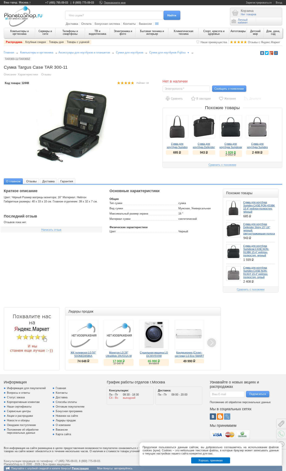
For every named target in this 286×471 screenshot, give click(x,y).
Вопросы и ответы (18, 392)
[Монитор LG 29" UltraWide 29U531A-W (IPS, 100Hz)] (119, 335)
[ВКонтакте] (213, 416)
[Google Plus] (271, 53)
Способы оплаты (66, 402)
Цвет (113, 231)
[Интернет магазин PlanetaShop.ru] (25, 16)
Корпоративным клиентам (23, 402)
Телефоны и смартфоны (70, 32)
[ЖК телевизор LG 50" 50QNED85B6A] (83, 335)
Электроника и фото (123, 32)
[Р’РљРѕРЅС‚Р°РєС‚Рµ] (262, 53)
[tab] (13, 181)
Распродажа (14, 42)
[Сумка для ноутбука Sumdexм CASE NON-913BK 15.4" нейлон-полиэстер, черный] (230, 126)
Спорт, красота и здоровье (213, 32)
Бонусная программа (69, 411)
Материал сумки (120, 218)
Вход (279, 2)
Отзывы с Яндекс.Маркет (264, 42)
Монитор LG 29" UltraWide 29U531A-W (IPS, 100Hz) (119, 356)
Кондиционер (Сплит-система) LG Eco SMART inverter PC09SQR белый (189, 356)
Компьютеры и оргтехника (19, 32)
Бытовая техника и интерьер (152, 32)
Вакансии (145, 23)
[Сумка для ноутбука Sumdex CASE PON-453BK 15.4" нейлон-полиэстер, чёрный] (177, 126)
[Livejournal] (227, 416)
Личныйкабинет (243, 21)
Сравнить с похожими (222, 164)
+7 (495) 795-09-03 (56, 2)
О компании (63, 425)
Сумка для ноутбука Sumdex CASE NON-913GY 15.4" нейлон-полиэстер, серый (255, 272)
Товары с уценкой (78, 42)
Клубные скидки (35, 42)
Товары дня (56, 42)
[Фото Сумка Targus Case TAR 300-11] (76, 127)
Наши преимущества (214, 42)
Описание (10, 74)
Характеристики (28, 74)
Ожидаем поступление (21, 425)
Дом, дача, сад (273, 32)
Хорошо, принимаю (210, 460)
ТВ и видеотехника (97, 32)
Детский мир (255, 32)
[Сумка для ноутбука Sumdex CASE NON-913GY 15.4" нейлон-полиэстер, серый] (257, 126)
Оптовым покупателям (70, 406)
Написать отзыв (51, 229)
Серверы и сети (45, 32)
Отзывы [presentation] (31, 181)
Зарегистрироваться (259, 2)
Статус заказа (16, 397)
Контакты (129, 23)
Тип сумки (116, 203)
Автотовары (238, 31)
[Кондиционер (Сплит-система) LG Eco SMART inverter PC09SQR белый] (189, 335)
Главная (9, 52)
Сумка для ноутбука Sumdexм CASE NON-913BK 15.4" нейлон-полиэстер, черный (256, 251)
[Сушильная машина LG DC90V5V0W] (154, 335)
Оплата (86, 23)
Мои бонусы (104, 468)
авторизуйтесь (123, 468)
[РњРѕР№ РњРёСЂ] (276, 53)
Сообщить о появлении (229, 88)
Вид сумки (116, 208)
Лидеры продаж (66, 420)
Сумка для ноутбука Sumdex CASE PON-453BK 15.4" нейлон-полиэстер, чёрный (259, 207)
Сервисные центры (19, 411)
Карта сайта (63, 434)
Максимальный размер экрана (129, 213)
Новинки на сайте (67, 415)
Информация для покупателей (26, 388)
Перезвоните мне (115, 2)
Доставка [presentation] (48, 181)
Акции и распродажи (20, 415)
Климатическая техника (183, 32)
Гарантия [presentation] (66, 181)
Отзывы (46, 74)
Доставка (72, 23)
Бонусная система (107, 23)
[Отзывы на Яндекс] (31, 335)
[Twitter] (267, 53)
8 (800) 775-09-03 (83, 2)
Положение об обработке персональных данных (23, 431)
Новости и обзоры (18, 420)
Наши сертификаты (19, 406)
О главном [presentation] (13, 181)
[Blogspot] (220, 416)
